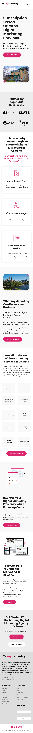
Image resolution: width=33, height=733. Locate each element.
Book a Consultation (12, 339)
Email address (20, 709)
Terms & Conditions (22, 697)
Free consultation (12, 55)
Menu (30, 4)
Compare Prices (11, 525)
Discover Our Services (16, 453)
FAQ (17, 695)
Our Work (9, 602)
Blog (17, 688)
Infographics (19, 692)
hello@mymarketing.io (8, 679)
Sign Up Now (16, 637)
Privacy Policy (20, 699)
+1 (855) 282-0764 (7, 677)
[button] (31, 1)
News (17, 690)
